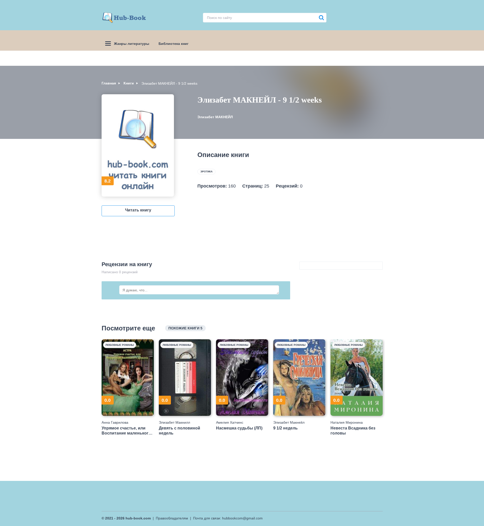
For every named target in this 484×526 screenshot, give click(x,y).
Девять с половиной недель (179, 430)
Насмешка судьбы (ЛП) (239, 428)
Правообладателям (172, 518)
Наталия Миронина (346, 422)
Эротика (206, 171)
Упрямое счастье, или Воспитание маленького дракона (126, 430)
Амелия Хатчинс (229, 422)
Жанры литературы (131, 44)
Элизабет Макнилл (174, 422)
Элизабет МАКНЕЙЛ (215, 117)
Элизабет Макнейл (289, 422)
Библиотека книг (174, 44)
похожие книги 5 (185, 328)
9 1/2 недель (285, 428)
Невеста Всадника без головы (352, 430)
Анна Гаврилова (115, 422)
